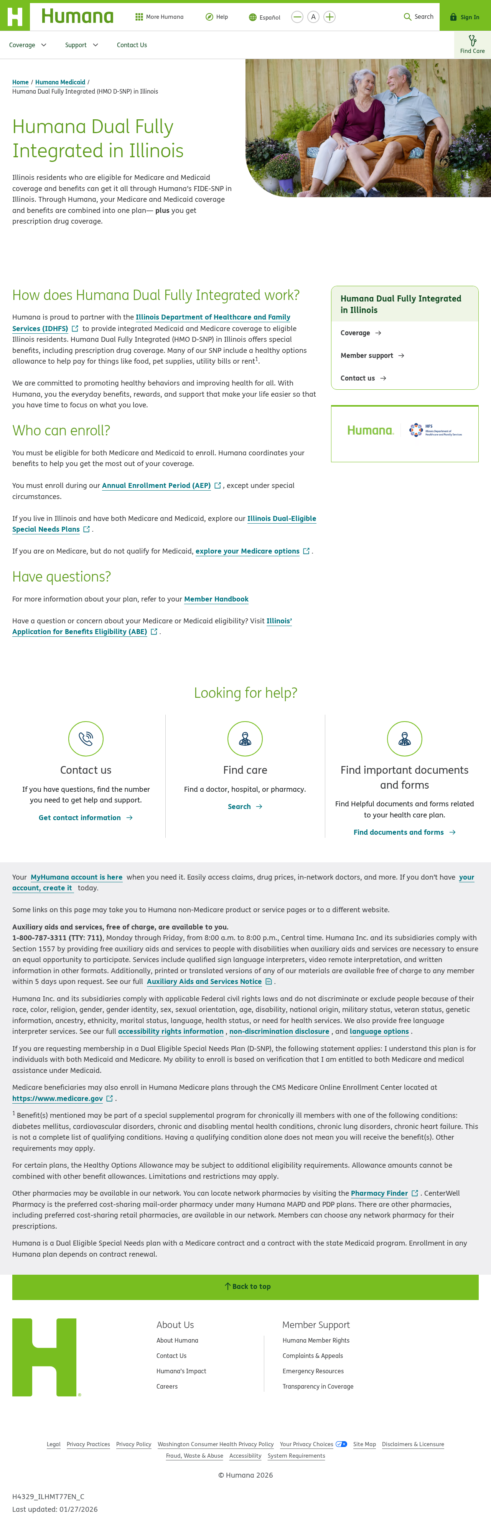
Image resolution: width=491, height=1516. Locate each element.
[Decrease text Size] (297, 17)
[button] (86, 763)
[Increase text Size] (329, 17)
